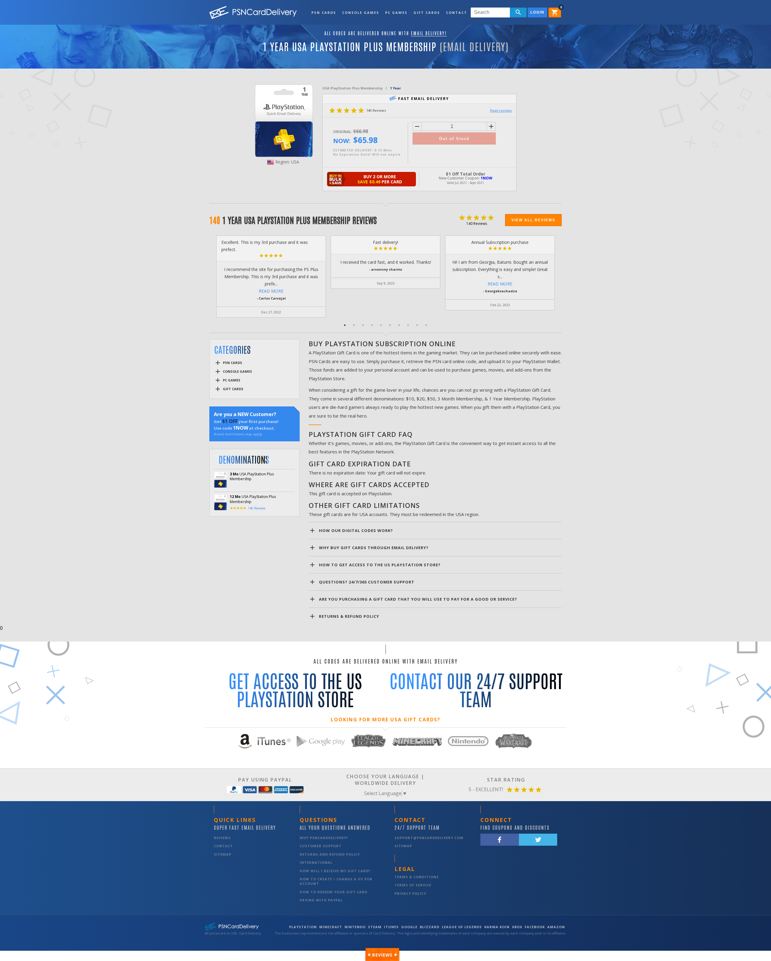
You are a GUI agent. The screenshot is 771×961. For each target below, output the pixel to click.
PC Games (396, 12)
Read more (271, 291)
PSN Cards (323, 12)
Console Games (360, 12)
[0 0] (557, 14)
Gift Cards (427, 12)
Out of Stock (454, 138)
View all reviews (533, 220)
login (537, 12)
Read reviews (501, 110)
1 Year (395, 88)
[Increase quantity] (491, 126)
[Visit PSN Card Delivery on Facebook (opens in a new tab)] (499, 840)
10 (426, 325)
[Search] (518, 12)
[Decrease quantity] (417, 126)
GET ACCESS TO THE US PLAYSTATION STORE (295, 689)
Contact (456, 12)
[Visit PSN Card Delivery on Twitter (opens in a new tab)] (538, 840)
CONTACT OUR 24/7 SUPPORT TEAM (476, 689)
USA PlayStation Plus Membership (352, 88)
